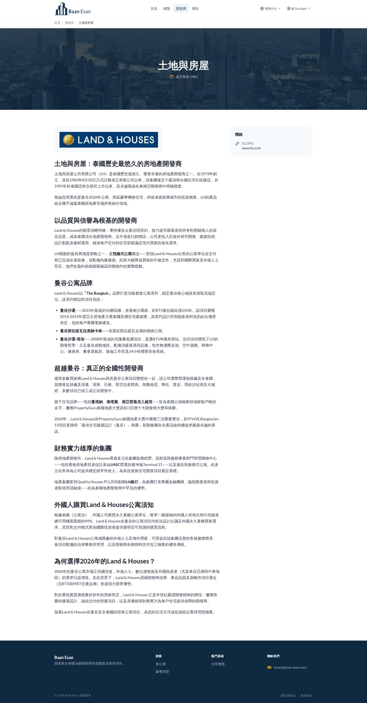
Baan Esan (63, 657)
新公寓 (161, 664)
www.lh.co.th (251, 148)
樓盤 (166, 8)
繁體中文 (271, 8)
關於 (195, 8)
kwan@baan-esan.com (290, 667)
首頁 (154, 8)
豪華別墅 (162, 671)
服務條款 (307, 695)
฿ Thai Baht (299, 8)
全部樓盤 (218, 664)
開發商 (181, 8)
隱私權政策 (288, 695)
